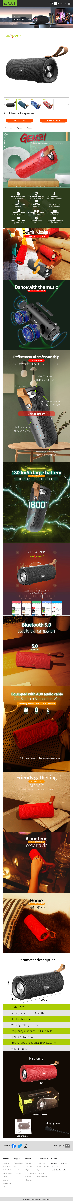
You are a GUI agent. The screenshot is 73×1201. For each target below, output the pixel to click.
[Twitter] (20, 1145)
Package (30, 128)
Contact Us (28, 1166)
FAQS (27, 1170)
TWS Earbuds (7, 1170)
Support (17, 1159)
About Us (28, 1159)
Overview (8, 128)
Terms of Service (42, 1176)
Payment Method (30, 1173)
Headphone (6, 1166)
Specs (19, 128)
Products (6, 1159)
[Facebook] (13, 1145)
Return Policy (41, 1173)
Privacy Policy (41, 1163)
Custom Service (43, 1159)
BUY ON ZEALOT (19, 120)
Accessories (6, 1180)
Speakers (6, 1163)
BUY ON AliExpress (53, 120)
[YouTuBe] (25, 1145)
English (61, 4)
